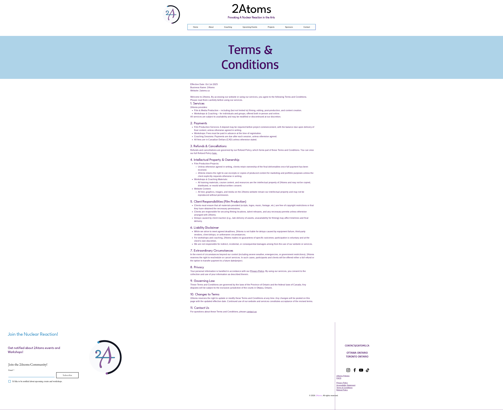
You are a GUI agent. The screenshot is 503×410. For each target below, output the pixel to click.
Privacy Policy (257, 271)
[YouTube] (361, 370)
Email (11, 370)
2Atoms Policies (342, 376)
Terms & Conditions (344, 388)
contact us (252, 312)
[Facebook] (354, 370)
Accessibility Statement (345, 385)
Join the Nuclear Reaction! (33, 334)
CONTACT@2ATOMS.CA (357, 345)
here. (214, 153)
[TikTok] (367, 370)
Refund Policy (342, 390)
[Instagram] (348, 370)
